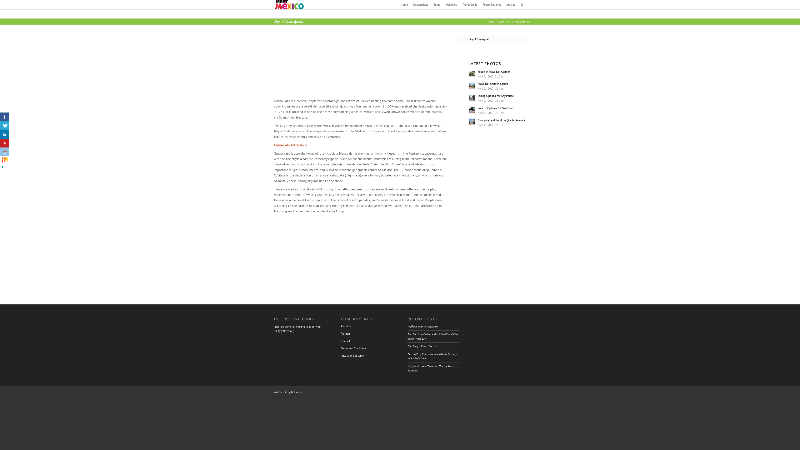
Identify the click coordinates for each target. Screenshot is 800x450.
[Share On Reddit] (4, 152)
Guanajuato (503, 21)
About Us (346, 326)
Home (491, 21)
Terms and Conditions (353, 348)
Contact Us (347, 341)
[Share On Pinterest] (4, 143)
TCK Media (296, 392)
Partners (345, 333)
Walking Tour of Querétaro (423, 326)
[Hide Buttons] (2, 168)
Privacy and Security (352, 356)
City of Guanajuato (288, 21)
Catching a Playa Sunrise (422, 346)
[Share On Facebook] (4, 116)
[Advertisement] (361, 66)
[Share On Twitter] (4, 125)
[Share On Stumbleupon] (4, 160)
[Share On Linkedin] (4, 134)
